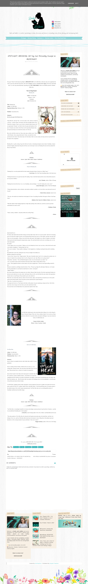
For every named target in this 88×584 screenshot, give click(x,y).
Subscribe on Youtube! (67, 106)
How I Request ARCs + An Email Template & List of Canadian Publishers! (69, 205)
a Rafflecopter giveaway (31, 443)
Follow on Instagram (66, 103)
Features (40, 38)
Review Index (49, 38)
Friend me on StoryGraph (67, 108)
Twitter (36, 323)
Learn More (71, 3)
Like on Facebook (65, 111)
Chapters (35, 159)
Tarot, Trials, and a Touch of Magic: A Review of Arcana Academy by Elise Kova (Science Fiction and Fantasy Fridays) (43, 543)
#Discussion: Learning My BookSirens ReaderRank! (69, 197)
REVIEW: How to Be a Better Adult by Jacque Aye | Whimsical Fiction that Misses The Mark (69, 517)
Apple (26, 159)
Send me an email (70, 94)
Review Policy (32, 38)
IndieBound (40, 159)
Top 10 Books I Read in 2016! (69, 212)
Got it (76, 3)
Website (32, 323)
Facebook (40, 323)
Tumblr (44, 323)
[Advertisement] (32, 498)
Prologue (23, 38)
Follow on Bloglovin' (67, 114)
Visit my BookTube (60, 38)
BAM (32, 159)
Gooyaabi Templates (54, 563)
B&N (29, 159)
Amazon (22, 159)
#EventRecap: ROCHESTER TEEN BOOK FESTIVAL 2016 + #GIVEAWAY (47, 536)
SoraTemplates (38, 563)
